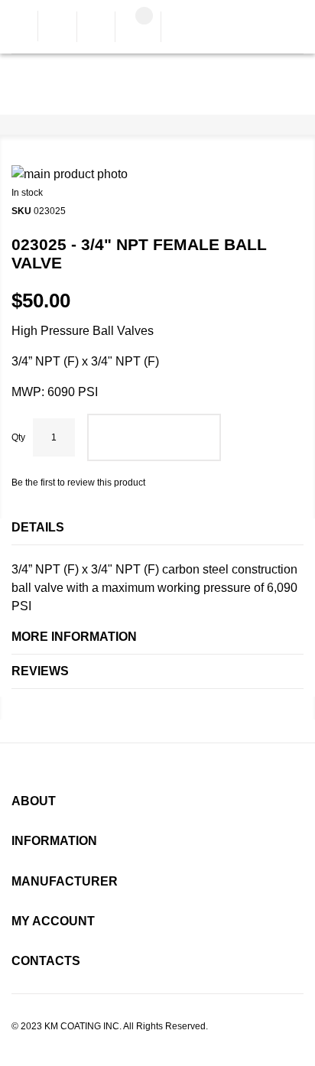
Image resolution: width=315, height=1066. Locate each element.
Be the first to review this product (78, 482)
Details (37, 527)
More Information (74, 636)
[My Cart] (138, 28)
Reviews (40, 671)
